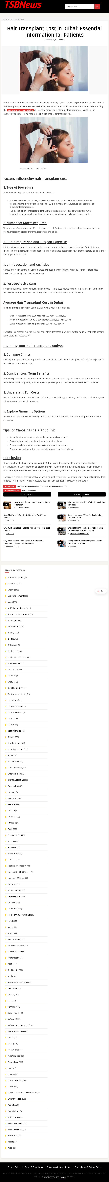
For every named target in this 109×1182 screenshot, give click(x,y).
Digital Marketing (16, 749)
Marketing (12, 909)
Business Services (16, 657)
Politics (11, 964)
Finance (11, 817)
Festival (11, 810)
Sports (10, 1037)
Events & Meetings (16, 780)
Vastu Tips (12, 1105)
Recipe (11, 976)
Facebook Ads (14, 786)
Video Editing (14, 1111)
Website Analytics (15, 1123)
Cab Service (13, 669)
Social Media (13, 1013)
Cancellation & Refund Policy (88, 1167)
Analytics (12, 590)
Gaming (11, 841)
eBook (10, 755)
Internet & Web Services (19, 872)
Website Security (15, 1129)
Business (12, 651)
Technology (13, 1062)
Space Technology (16, 1031)
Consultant (13, 700)
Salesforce (12, 988)
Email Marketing (15, 768)
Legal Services (14, 896)
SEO (9, 1001)
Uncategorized (14, 1099)
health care (74, 508)
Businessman (14, 663)
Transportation (15, 1080)
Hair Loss (12, 860)
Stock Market (13, 1050)
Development (14, 743)
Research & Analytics (17, 982)
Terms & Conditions (34, 1167)
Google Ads (12, 847)
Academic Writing (16, 577)
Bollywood (12, 645)
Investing (12, 884)
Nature (11, 933)
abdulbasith (74, 546)
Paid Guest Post (15, 952)
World (10, 1142)
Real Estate (13, 970)
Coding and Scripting (17, 694)
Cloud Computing (15, 688)
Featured (12, 804)
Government (13, 853)
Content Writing (15, 706)
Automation (13, 626)
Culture (11, 725)
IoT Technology (14, 890)
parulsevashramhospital (79, 533)
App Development (16, 596)
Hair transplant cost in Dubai (56, 486)
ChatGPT (11, 682)
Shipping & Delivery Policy (59, 1167)
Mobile (11, 921)
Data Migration (14, 731)
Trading (11, 1074)
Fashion (11, 798)
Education (12, 761)
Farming (12, 792)
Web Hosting (13, 1117)
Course (11, 718)
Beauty (11, 633)
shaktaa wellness (22, 508)
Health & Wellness (29, 491)
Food (10, 829)
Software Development (18, 1025)
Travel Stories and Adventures (21, 1093)
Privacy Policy (14, 1167)
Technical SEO (14, 1056)
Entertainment (15, 774)
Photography (13, 958)
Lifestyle (11, 902)
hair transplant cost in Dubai (20, 110)
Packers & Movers (16, 945)
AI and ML (12, 584)
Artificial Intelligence (17, 608)
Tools (10, 1068)
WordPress (12, 1136)
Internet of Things (16, 878)
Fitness (11, 823)
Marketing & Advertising (19, 915)
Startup (11, 1044)
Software (12, 1019)
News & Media (14, 939)
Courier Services (15, 712)
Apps (10, 602)
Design (11, 737)
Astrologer (12, 620)
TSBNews (62, 1177)
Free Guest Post (15, 835)
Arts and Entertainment (19, 614)
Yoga (10, 1148)
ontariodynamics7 (12, 546)
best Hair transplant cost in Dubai (30, 486)
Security (11, 994)
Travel (10, 1086)
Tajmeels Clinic (58, 40)
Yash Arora (10, 521)
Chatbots (12, 676)
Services (11, 1007)
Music (10, 927)
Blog (10, 639)
